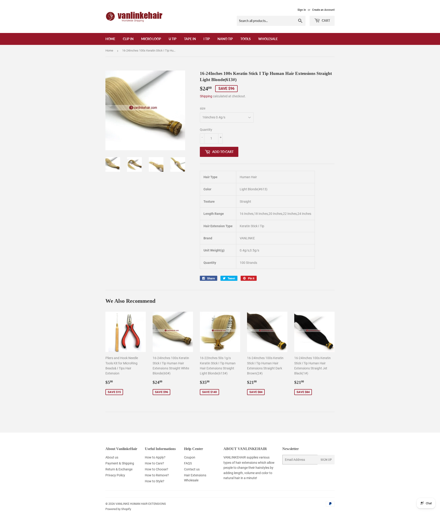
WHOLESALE (268, 39)
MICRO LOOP (151, 39)
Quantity (206, 129)
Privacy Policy (115, 475)
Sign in (301, 9)
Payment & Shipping (119, 463)
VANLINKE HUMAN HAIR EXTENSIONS (141, 503)
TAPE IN (190, 39)
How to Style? (154, 481)
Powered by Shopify (118, 509)
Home (110, 39)
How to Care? (154, 463)
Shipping (206, 96)
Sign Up (326, 459)
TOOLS (245, 39)
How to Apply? (155, 457)
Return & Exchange (118, 469)
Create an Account (323, 9)
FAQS (188, 463)
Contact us (192, 469)
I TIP (207, 39)
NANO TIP (225, 39)
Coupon (189, 457)
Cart (325, 20)
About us (111, 457)
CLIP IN (128, 39)
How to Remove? (157, 475)
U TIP (172, 39)
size (202, 108)
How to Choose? (156, 469)
